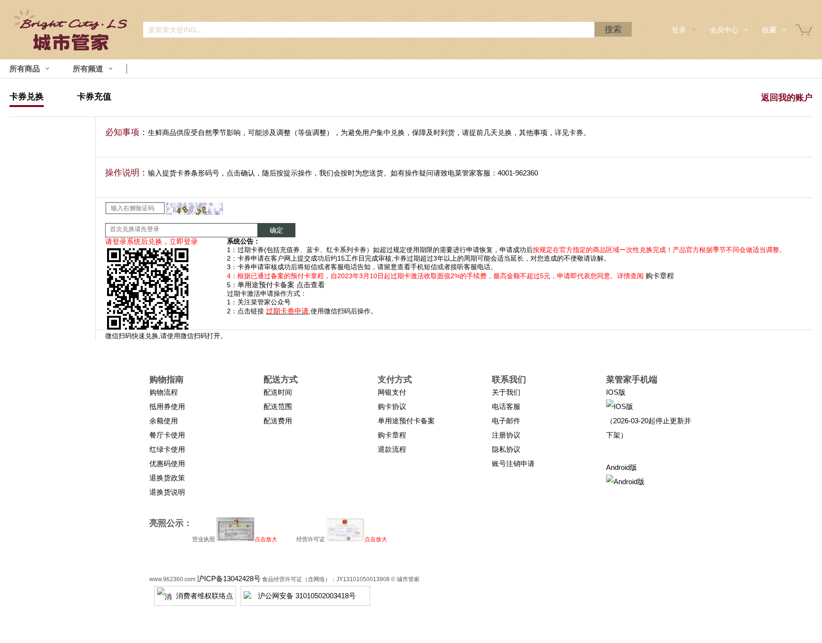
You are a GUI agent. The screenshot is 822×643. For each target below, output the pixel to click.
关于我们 (506, 392)
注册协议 (506, 435)
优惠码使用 (167, 463)
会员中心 (724, 30)
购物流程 (163, 392)
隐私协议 (506, 449)
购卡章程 (660, 276)
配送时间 (278, 392)
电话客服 (506, 406)
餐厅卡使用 (167, 435)
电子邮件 (506, 421)
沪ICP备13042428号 (229, 579)
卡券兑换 (27, 96)
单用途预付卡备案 (406, 421)
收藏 (769, 30)
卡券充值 (94, 96)
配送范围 (278, 406)
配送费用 (278, 421)
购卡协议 (392, 406)
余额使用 (163, 421)
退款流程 (392, 449)
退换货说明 (167, 492)
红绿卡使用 (167, 449)
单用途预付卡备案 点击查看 (281, 285)
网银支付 (392, 392)
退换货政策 (167, 478)
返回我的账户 (786, 97)
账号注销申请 (513, 463)
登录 (679, 30)
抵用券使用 (167, 406)
